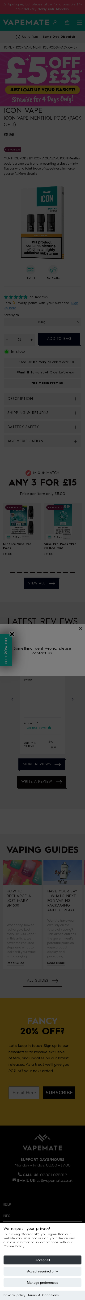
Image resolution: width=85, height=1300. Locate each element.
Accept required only (42, 1271)
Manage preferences (42, 1282)
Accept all (42, 1260)
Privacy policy (14, 1295)
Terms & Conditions (43, 1295)
